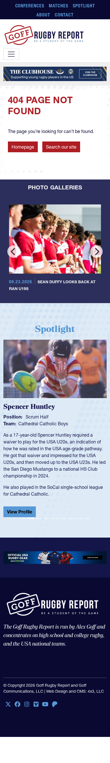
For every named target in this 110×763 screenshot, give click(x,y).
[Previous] (13, 251)
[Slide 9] (87, 518)
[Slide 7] (71, 518)
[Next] (96, 251)
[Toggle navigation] (11, 54)
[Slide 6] (63, 518)
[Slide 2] (31, 518)
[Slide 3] (39, 518)
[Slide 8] (79, 518)
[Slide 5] (55, 518)
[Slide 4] (47, 518)
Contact (64, 15)
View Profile (19, 512)
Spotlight (84, 6)
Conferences (30, 6)
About (43, 15)
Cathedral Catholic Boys (43, 423)
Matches (58, 6)
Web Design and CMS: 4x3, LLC (75, 691)
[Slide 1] (23, 518)
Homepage (23, 147)
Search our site (61, 147)
